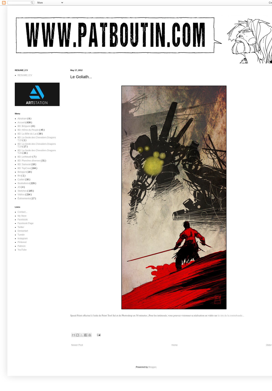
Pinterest (22, 242)
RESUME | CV (25, 75)
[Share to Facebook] (86, 335)
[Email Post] (98, 335)
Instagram (23, 238)
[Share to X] (81, 335)
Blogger (152, 367)
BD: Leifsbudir (25, 156)
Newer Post (77, 345)
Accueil (22, 122)
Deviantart (23, 231)
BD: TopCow (24, 168)
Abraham (22, 118)
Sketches (22, 191)
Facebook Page (25, 223)
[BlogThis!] (77, 335)
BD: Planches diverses (29, 160)
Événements (24, 198)
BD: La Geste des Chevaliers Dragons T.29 (37, 151)
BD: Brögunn (24, 126)
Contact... (22, 212)
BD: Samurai (24, 164)
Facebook (23, 219)
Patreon (22, 246)
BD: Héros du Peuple (28, 130)
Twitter (21, 227)
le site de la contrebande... (231, 315)
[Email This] (73, 335)
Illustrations (24, 183)
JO (19, 187)
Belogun (22, 172)
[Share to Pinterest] (90, 335)
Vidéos (21, 194)
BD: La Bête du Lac (28, 133)
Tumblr (21, 234)
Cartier (21, 179)
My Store (22, 216)
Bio (19, 175)
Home (175, 345)
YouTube (22, 249)
